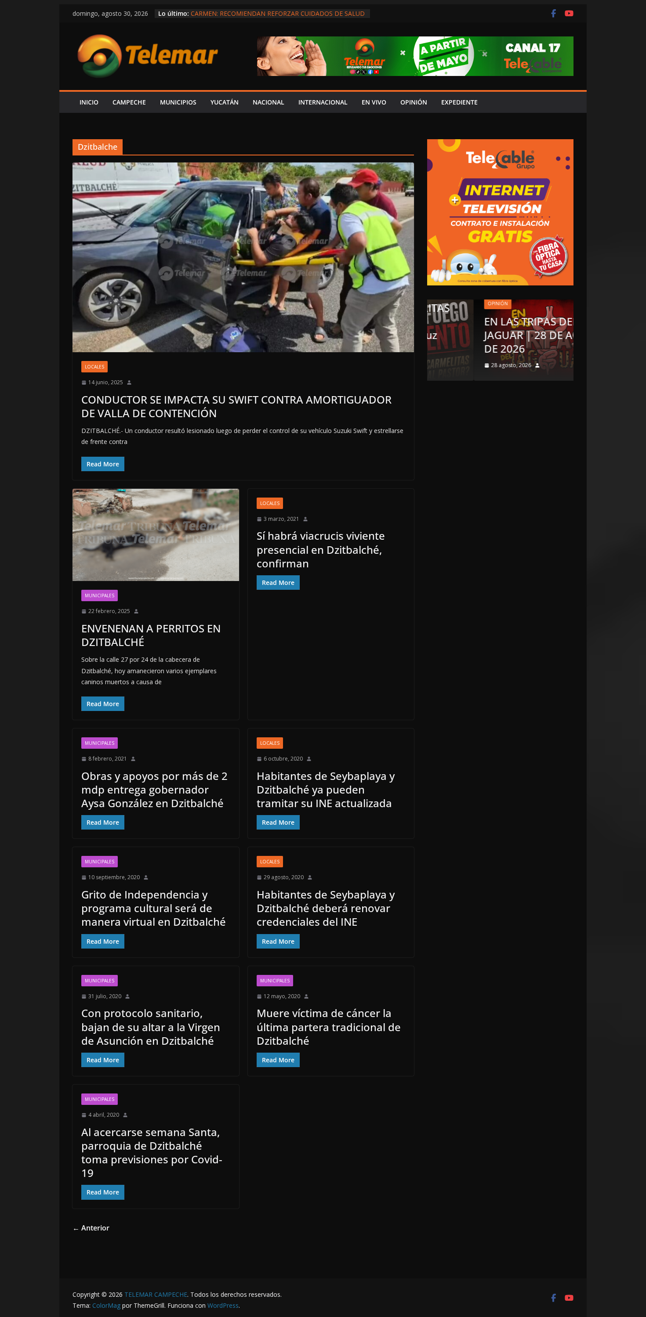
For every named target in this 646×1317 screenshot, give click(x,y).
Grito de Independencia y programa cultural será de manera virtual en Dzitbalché (153, 908)
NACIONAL (268, 102)
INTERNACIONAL (323, 102)
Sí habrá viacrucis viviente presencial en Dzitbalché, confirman (321, 549)
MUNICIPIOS (178, 102)
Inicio (89, 102)
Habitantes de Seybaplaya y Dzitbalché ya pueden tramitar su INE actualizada (326, 789)
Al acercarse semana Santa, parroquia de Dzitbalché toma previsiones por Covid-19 (151, 1152)
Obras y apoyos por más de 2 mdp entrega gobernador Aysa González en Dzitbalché (154, 789)
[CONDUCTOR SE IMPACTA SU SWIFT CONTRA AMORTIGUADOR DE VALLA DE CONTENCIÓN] (243, 257)
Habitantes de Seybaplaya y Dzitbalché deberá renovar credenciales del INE (326, 908)
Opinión (451, 303)
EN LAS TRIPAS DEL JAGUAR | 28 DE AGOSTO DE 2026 (500, 335)
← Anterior (91, 1228)
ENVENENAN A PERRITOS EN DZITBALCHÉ (151, 635)
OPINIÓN (413, 102)
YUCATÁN (224, 102)
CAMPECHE (129, 102)
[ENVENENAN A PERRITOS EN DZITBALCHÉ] (156, 535)
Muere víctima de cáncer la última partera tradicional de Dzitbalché (329, 1026)
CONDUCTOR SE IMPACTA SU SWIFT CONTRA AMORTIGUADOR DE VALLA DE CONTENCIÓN (236, 406)
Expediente (459, 102)
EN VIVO (374, 102)
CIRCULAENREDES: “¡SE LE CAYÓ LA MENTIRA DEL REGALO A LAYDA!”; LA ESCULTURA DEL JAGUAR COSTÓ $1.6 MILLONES (277, 15)
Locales (94, 367)
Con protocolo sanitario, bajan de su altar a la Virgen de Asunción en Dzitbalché (150, 1026)
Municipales (99, 595)
